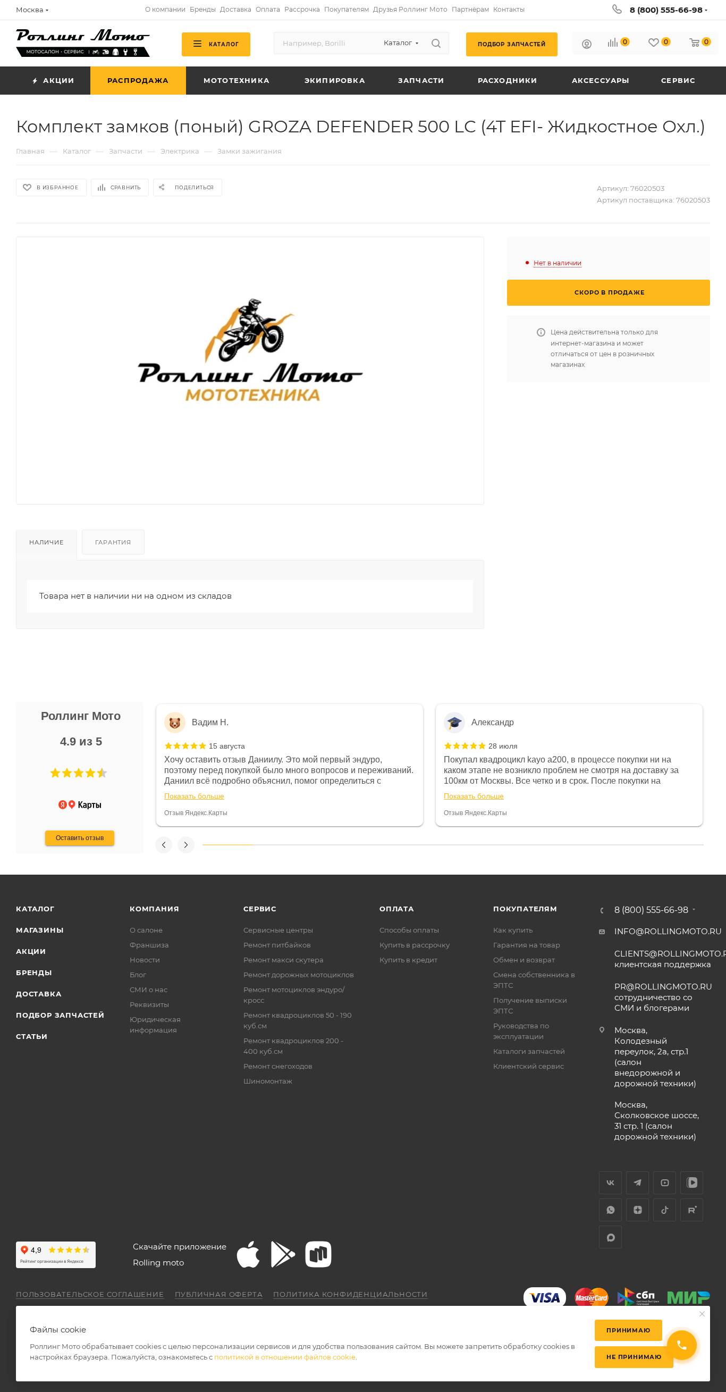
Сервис (259, 908)
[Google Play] (283, 1254)
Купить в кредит (408, 959)
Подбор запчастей (60, 1015)
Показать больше (194, 796)
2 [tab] (277, 844)
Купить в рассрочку (414, 945)
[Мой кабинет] (587, 45)
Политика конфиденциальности (350, 1294)
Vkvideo (691, 1182)
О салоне (146, 930)
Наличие (46, 542)
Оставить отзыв (80, 838)
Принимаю (628, 1330)
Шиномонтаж (267, 1081)
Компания (154, 908)
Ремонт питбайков (277, 945)
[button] (55, 773)
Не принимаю (634, 1357)
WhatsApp (610, 1209)
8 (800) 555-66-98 (666, 10)
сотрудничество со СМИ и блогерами (663, 997)
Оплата (396, 908)
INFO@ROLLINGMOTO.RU (668, 931)
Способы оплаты (409, 930)
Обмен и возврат (524, 959)
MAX (610, 1237)
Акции (31, 951)
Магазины (39, 930)
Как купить (513, 930)
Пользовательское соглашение (90, 1294)
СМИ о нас (148, 989)
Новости (145, 959)
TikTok (664, 1209)
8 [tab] (578, 844)
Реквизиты (149, 1004)
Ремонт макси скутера (283, 959)
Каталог (35, 908)
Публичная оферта (219, 1294)
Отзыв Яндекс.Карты (195, 813)
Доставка (38, 994)
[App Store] (248, 1254)
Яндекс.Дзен (637, 1209)
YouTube (664, 1182)
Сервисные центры (278, 930)
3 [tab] (328, 844)
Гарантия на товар (526, 945)
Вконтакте (610, 1182)
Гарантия (113, 542)
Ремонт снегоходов (278, 1066)
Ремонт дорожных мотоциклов (298, 974)
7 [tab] (528, 844)
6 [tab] (478, 844)
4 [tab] (378, 844)
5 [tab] (428, 844)
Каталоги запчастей (529, 1051)
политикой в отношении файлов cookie (285, 1357)
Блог (138, 974)
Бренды (34, 972)
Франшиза (149, 945)
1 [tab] (227, 844)
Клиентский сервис (528, 1066)
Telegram (637, 1182)
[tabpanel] (289, 765)
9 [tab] (628, 844)
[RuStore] (318, 1254)
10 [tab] (679, 844)
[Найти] (436, 43)
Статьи (32, 1036)
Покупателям (525, 908)
